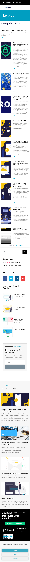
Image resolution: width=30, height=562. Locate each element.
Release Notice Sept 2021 (20, 120)
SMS (8, 262)
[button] (28, 7)
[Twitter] (11, 278)
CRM (12, 262)
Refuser (15, 554)
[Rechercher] (24, 252)
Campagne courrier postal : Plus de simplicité (14, 473)
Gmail (15, 265)
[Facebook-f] (5, 278)
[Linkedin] (17, 278)
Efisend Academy (8, 265)
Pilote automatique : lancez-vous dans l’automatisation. (19, 319)
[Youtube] (23, 278)
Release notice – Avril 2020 (9, 498)
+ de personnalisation (19, 294)
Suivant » (22, 245)
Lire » (2, 37)
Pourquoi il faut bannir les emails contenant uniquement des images (20, 163)
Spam (19, 265)
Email (4, 262)
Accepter (15, 550)
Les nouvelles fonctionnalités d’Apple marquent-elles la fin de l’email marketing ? (20, 185)
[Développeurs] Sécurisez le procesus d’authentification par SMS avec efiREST (21, 44)
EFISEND (17, 262)
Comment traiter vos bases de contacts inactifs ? (13, 30)
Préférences (15, 558)
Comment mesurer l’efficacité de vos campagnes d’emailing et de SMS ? (20, 98)
